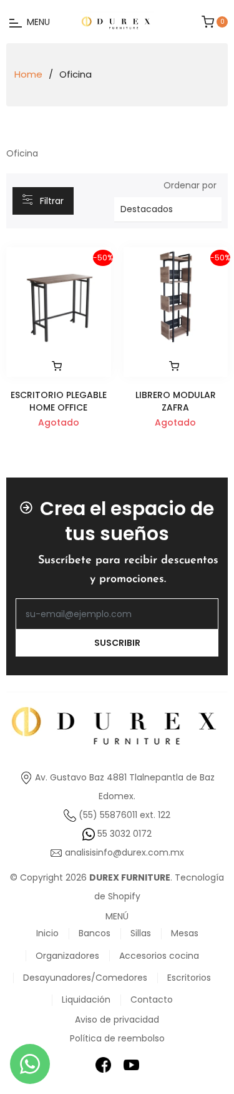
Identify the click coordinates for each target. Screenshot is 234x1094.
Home (28, 74)
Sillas (140, 933)
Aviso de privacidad (117, 1019)
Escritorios (189, 977)
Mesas (184, 933)
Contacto (151, 999)
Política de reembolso (117, 1038)
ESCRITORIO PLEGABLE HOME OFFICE (59, 401)
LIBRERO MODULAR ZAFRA (175, 401)
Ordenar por (190, 186)
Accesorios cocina (159, 955)
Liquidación (86, 999)
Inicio (47, 933)
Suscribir (117, 642)
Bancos (94, 933)
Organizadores (67, 955)
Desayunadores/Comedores (85, 977)
